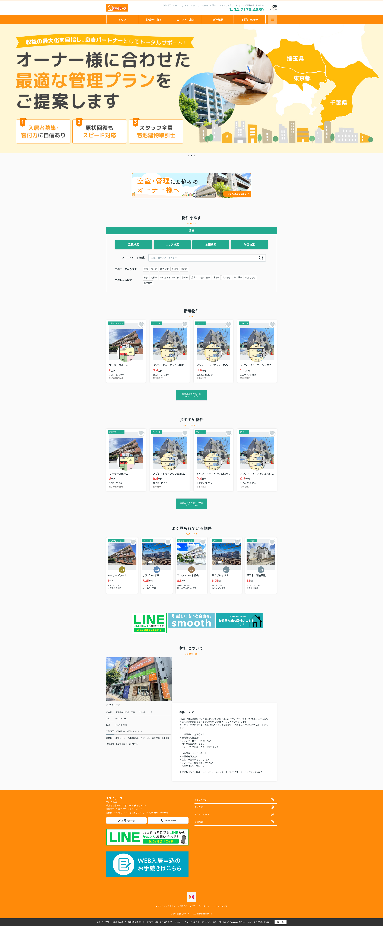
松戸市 (184, 269)
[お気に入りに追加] (141, 324)
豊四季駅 (238, 277)
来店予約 (198, 807)
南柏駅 (154, 277)
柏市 (146, 269)
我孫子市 (164, 269)
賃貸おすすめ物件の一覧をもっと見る (191, 503)
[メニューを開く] (272, 19)
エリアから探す (186, 19)
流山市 (154, 269)
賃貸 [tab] (191, 230)
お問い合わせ (250, 19)
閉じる (280, 922)
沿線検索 (133, 244)
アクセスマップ (201, 814)
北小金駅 (148, 283)
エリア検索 (172, 244)
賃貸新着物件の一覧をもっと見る (191, 395)
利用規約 (183, 906)
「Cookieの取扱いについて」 (241, 922)
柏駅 (146, 277)
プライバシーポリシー (201, 906)
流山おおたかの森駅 (200, 277)
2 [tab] (191, 155)
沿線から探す (154, 19)
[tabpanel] (191, 89)
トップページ (200, 799)
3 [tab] (194, 155)
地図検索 (210, 244)
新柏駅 (185, 277)
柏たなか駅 (250, 277)
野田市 (175, 269)
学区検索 (249, 244)
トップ (122, 19)
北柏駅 (216, 277)
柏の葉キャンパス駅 (169, 277)
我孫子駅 (226, 277)
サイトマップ (221, 906)
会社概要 (217, 19)
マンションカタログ (166, 906)
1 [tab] (188, 155)
